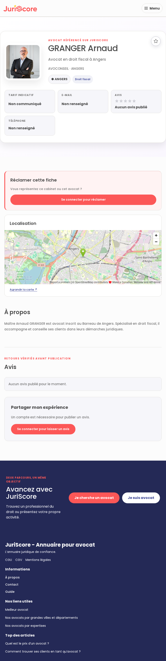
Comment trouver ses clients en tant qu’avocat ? (43, 651)
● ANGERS (59, 79)
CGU (8, 560)
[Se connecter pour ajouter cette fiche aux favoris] (156, 41)
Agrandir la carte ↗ (23, 289)
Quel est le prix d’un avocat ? (27, 643)
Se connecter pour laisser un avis (43, 429)
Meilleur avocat (16, 609)
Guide (9, 592)
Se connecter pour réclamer (83, 199)
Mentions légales (38, 560)
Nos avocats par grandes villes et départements (41, 618)
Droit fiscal (82, 79)
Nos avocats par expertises (25, 626)
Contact (11, 584)
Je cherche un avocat (94, 497)
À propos (12, 577)
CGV (18, 560)
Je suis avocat (141, 497)
